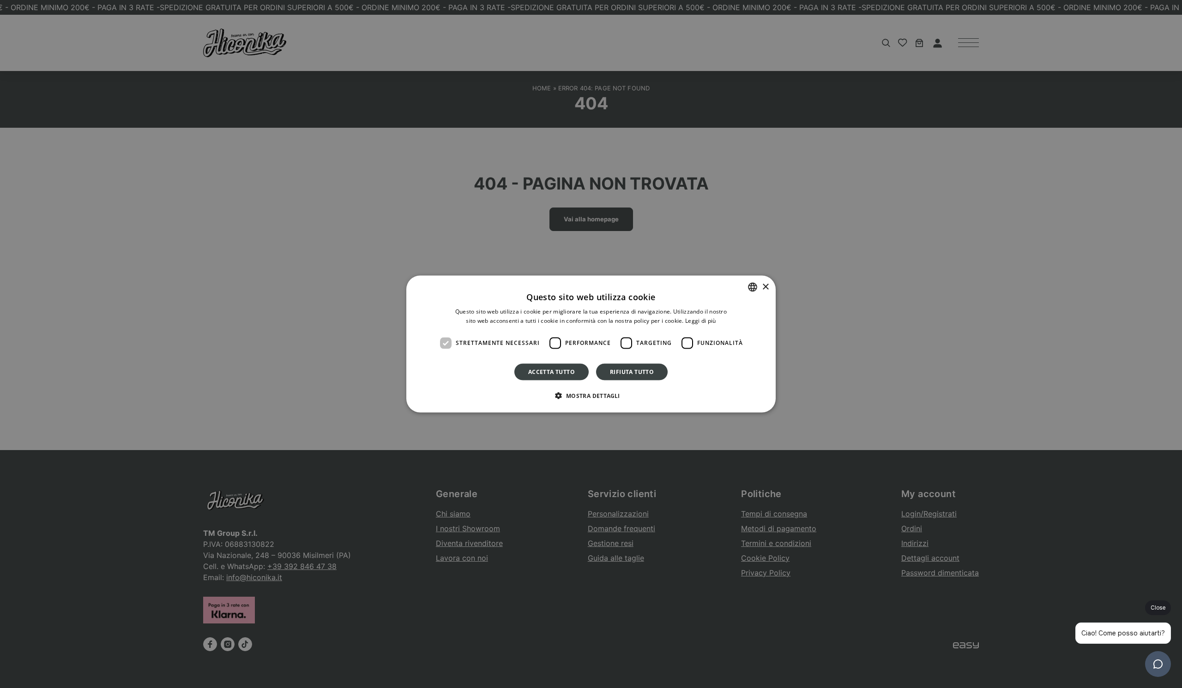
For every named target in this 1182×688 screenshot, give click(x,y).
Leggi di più (700, 321)
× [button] (765, 286)
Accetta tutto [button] (551, 371)
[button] (591, 395)
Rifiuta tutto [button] (632, 371)
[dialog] (591, 344)
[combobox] (752, 287)
